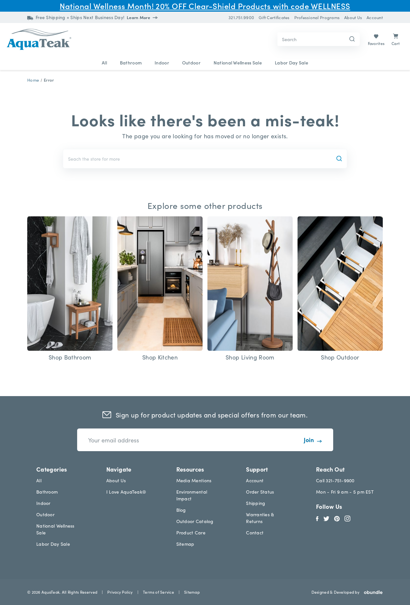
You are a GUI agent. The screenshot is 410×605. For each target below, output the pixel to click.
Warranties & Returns (260, 517)
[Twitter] (326, 517)
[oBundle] (371, 592)
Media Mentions (194, 480)
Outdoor (191, 62)
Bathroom (131, 62)
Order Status (260, 491)
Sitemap (185, 544)
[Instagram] (347, 517)
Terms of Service (158, 592)
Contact (255, 532)
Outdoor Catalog (195, 521)
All (104, 62)
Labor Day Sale (291, 62)
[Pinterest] (337, 517)
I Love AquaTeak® (126, 491)
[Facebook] (317, 517)
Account (255, 480)
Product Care (190, 532)
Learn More (139, 17)
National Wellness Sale (238, 62)
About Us (116, 480)
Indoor (162, 62)
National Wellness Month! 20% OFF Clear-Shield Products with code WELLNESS (205, 5)
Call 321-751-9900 (335, 480)
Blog (181, 510)
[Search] (352, 39)
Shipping (255, 503)
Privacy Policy (120, 592)
